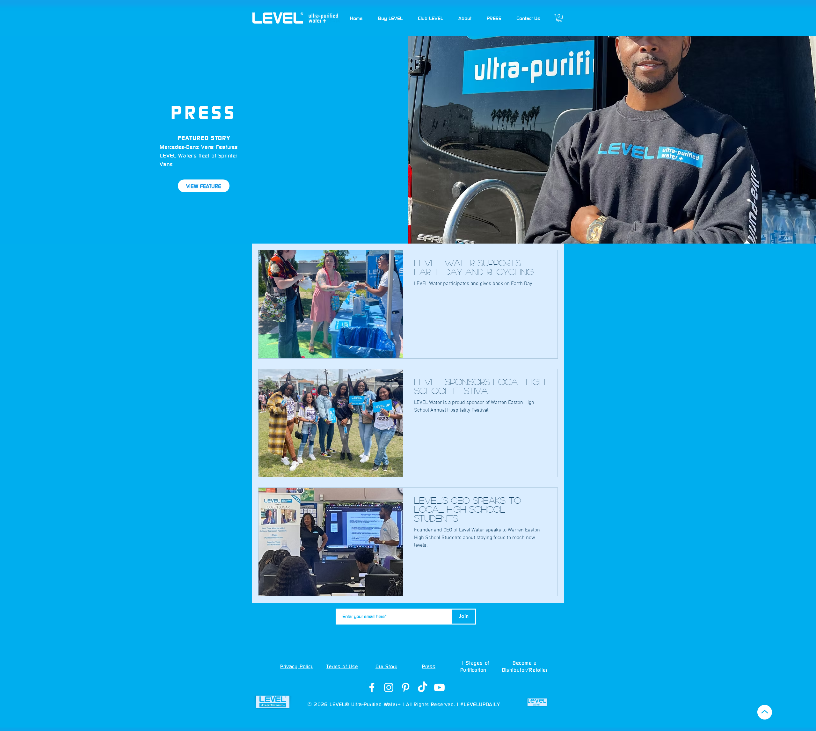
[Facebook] (372, 687)
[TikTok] (422, 687)
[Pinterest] (405, 687)
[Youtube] (439, 687)
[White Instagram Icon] (388, 687)
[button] (390, 18)
